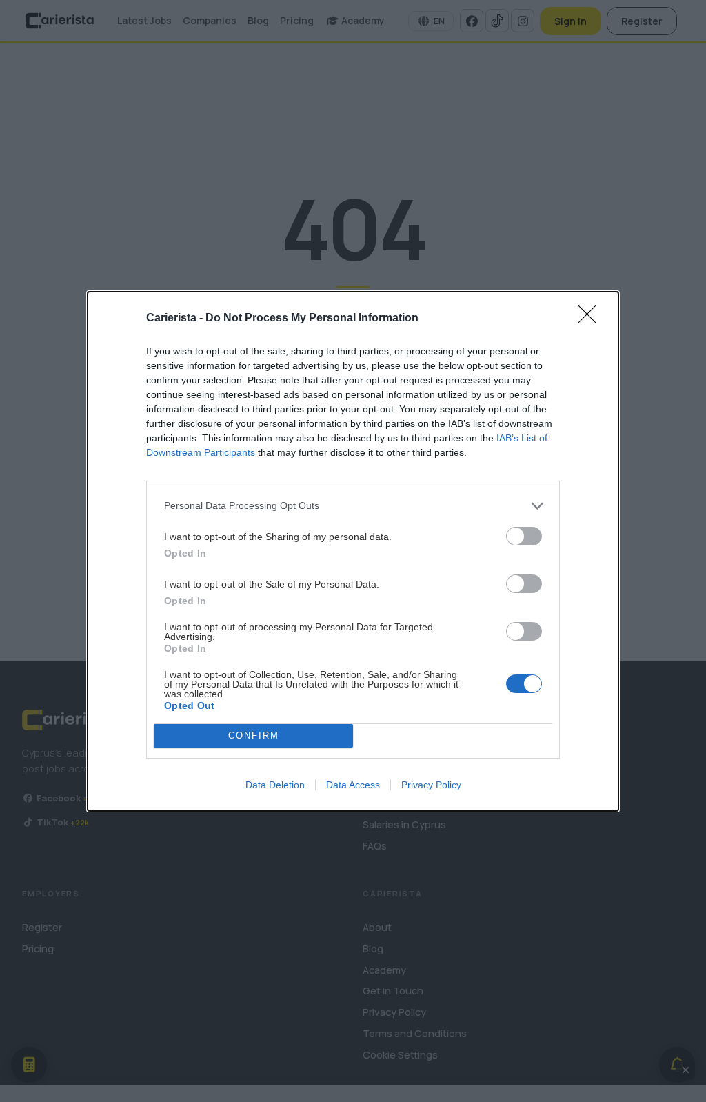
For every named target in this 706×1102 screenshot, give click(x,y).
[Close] (591, 318)
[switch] (524, 536)
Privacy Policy (431, 784)
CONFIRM (253, 735)
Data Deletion (275, 784)
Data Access (353, 784)
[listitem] (353, 506)
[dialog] (353, 551)
